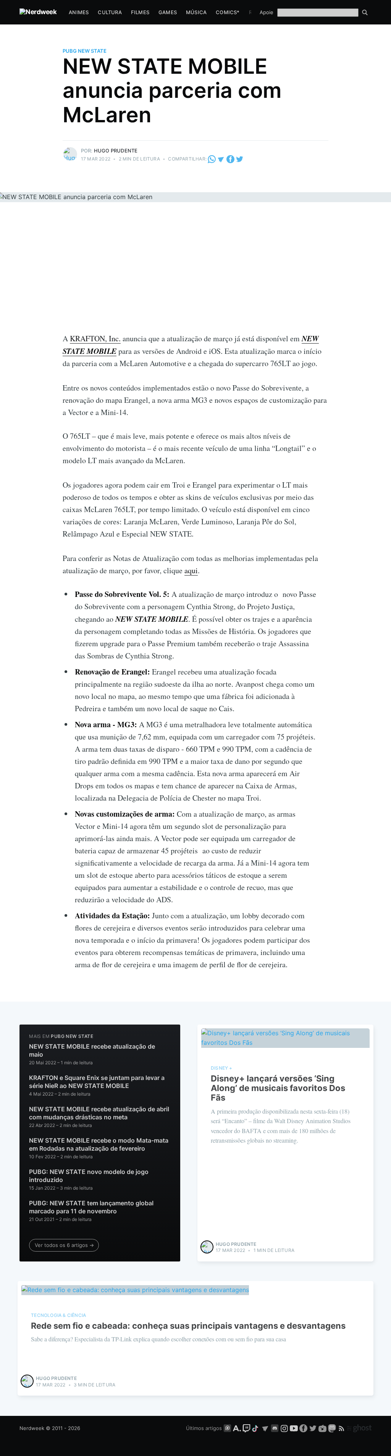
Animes (79, 12)
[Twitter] (240, 159)
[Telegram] (221, 159)
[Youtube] (294, 1428)
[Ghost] (359, 1428)
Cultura (109, 12)
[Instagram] (284, 1428)
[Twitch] (246, 1428)
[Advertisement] (195, 274)
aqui (191, 570)
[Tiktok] (256, 1428)
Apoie (266, 12)
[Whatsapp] (212, 159)
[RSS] (342, 1428)
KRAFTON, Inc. (95, 338)
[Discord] (275, 1428)
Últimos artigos (204, 1428)
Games (167, 12)
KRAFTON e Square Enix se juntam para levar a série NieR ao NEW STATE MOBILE (97, 1082)
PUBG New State (85, 51)
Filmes (140, 12)
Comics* (227, 12)
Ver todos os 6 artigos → (64, 1245)
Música (196, 12)
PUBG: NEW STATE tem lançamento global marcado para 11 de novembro (91, 1207)
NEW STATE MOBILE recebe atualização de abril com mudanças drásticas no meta (99, 1113)
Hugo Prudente (116, 151)
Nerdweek (31, 1428)
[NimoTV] (323, 1428)
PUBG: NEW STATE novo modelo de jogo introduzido (89, 1176)
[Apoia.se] (237, 1428)
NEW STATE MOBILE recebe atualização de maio (92, 1051)
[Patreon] (227, 1428)
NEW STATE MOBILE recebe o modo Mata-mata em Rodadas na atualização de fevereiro (98, 1145)
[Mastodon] (333, 1428)
